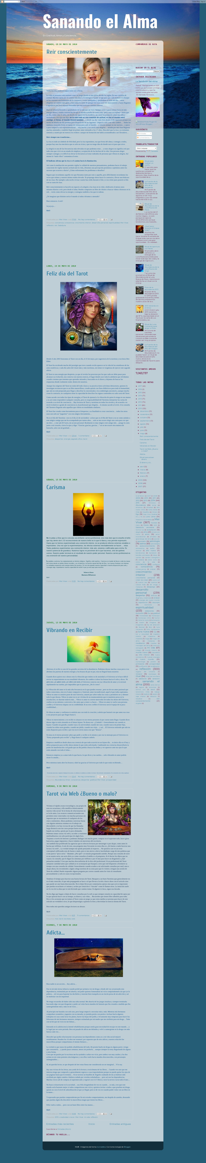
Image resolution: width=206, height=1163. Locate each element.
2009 (140, 480)
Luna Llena (150, 517)
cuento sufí (156, 580)
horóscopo (156, 616)
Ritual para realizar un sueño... (149, 163)
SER (155, 525)
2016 (140, 389)
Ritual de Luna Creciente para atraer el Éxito (151, 326)
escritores (148, 605)
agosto (143, 424)
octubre (143, 418)
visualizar (139, 699)
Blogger (127, 1147)
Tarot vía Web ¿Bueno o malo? (81, 793)
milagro (138, 650)
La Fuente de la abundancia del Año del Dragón (151, 347)
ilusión (141, 622)
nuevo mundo (147, 659)
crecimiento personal (145, 578)
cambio (138, 557)
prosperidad (111, 780)
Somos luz (140, 530)
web (73, 919)
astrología (155, 541)
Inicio (92, 1124)
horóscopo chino (144, 618)
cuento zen (142, 582)
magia (147, 639)
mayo (142, 433)
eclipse (157, 598)
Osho (138, 525)
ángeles (139, 703)
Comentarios (143, 137)
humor (157, 618)
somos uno (140, 689)
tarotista (67, 919)
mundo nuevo (142, 652)
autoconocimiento (147, 546)
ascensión (142, 541)
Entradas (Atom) (64, 1129)
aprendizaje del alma (143, 539)
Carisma (55, 487)
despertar (59, 439)
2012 (140, 402)
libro (150, 627)
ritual (138, 676)
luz (155, 632)
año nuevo (151, 550)
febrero (143, 473)
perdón (153, 662)
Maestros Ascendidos (144, 519)
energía (67, 439)
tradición (147, 694)
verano (155, 694)
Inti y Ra (139, 516)
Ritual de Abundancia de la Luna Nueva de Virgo (152, 268)
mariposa (151, 641)
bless (155, 555)
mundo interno (151, 650)
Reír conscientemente (71, 51)
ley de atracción (153, 625)
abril (142, 467)
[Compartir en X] (102, 220)
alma (145, 532)
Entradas (142, 134)
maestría (139, 639)
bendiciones (140, 553)
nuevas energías (153, 657)
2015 (140, 392)
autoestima (140, 548)
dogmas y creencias (143, 598)
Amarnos (139, 507)
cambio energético (152, 557)
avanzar (138, 550)
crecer (72, 1117)
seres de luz (155, 685)
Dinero (154, 512)
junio (142, 430)
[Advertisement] (88, 247)
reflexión (50, 225)
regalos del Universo (145, 671)
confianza (156, 564)
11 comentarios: (83, 915)
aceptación (151, 530)
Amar (67, 780)
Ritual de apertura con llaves (152, 248)
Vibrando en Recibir (69, 630)
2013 (140, 399)
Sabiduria (62, 225)
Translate (154, 151)
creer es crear (142, 580)
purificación (143, 666)
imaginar (153, 622)
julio (142, 427)
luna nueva (143, 631)
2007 (140, 486)
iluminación (155, 620)
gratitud (93, 780)
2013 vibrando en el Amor (151, 307)
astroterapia (155, 544)
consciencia (69, 223)
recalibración (155, 666)
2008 (140, 483)
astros (143, 543)
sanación (156, 679)
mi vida (87, 1117)
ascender (157, 539)
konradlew (101, 1147)
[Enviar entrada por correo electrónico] (111, 219)
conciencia (59, 223)
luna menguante (153, 629)
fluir (149, 613)
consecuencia (141, 569)
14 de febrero (140, 496)
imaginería (139, 625)
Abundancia (60, 780)
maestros (151, 636)
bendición (153, 553)
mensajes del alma (143, 645)
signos (141, 687)
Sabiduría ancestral (145, 527)
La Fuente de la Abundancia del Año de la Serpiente (151, 184)
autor (152, 548)
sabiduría (142, 679)
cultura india (140, 584)
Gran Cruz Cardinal (150, 514)
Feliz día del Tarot (67, 273)
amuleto (153, 537)
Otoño (146, 525)
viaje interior (141, 696)
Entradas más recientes (60, 1124)
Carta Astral (152, 510)
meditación (140, 643)
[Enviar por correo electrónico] (98, 220)
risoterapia (152, 674)
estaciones (149, 611)
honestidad (144, 616)
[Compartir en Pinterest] (106, 220)
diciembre (144, 411)
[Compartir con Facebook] (104, 220)
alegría (138, 532)
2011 (140, 405)
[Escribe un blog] (100, 220)
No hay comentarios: (87, 219)
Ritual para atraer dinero (147, 458)
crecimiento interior (83, 223)
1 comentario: (84, 436)
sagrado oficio (76, 439)
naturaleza (156, 652)
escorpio (156, 602)
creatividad (63, 1117)
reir (55, 225)
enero (143, 476)
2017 (140, 386)
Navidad (154, 523)
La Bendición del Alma (147, 81)
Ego (137, 514)
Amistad (149, 507)
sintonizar (152, 687)
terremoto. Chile (142, 692)
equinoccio (143, 602)
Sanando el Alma (100, 20)
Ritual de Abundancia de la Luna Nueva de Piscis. (152, 207)
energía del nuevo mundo (149, 600)
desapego (151, 587)
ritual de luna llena (153, 676)
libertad (141, 627)
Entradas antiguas (120, 1124)
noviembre (145, 414)
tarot (85, 439)
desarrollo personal (100, 223)
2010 (57, 1117)
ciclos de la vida (145, 562)
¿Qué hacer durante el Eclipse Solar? (152, 228)
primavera (140, 664)
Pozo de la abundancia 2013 (151, 288)
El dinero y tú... (145, 462)
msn (56, 919)
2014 (140, 396)
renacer (139, 674)
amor (147, 534)
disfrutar (154, 595)
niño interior (144, 655)
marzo (143, 470)
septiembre (145, 421)
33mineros (152, 503)
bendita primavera (143, 555)
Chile (137, 512)
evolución (140, 613)
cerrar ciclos (152, 560)
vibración (153, 696)
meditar (154, 643)
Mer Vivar (124, 223)
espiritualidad (114, 223)
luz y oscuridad (142, 634)
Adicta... (55, 932)
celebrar (141, 560)
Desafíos (146, 512)
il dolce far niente (143, 620)
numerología (140, 662)
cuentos (154, 582)
